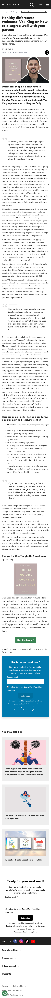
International (9, 965)
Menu (41, 4)
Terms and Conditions (12, 990)
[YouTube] (33, 941)
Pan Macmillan (10, 950)
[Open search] (32, 5)
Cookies (5, 986)
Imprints (6, 973)
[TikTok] (27, 941)
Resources (7, 958)
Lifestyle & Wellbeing (10, 12)
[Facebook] (15, 941)
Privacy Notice (19, 986)
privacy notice (19, 704)
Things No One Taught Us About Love (24, 555)
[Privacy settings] (5, 993)
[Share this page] (47, 52)
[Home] (11, 4)
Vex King (9, 49)
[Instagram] (21, 941)
